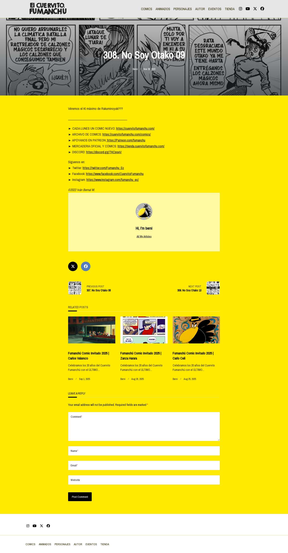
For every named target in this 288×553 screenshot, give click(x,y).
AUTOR (200, 9)
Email (74, 465)
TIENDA (230, 9)
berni (135, 69)
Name (74, 451)
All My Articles (144, 236)
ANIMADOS (163, 9)
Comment (76, 416)
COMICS (146, 9)
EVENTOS (214, 9)
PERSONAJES (183, 9)
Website (75, 480)
